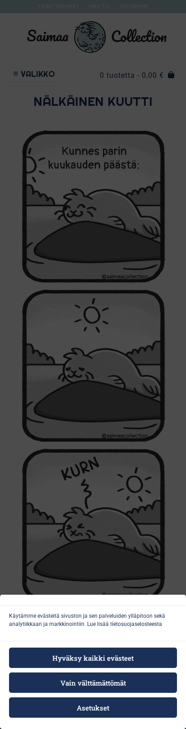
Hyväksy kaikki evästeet (93, 658)
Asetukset (93, 707)
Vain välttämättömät (93, 682)
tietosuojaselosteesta (136, 624)
